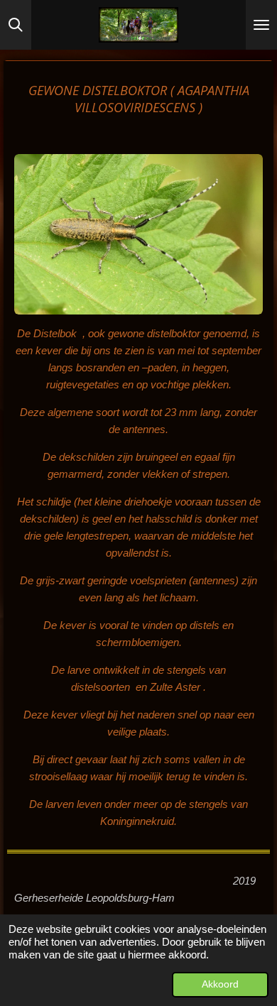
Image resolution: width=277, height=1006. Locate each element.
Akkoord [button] (220, 984)
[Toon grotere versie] (138, 234)
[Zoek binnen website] (15, 25)
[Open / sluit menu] (261, 25)
